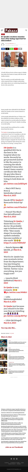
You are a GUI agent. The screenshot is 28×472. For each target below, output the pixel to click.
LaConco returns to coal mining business (12, 412)
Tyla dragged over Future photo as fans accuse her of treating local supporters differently (12, 419)
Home (22, 462)
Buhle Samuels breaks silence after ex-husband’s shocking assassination (12, 423)
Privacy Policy (12, 463)
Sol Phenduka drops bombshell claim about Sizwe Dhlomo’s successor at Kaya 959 (13, 438)
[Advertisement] (14, 14)
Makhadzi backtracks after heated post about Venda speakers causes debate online (14, 430)
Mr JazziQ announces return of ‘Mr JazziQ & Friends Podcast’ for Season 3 (13, 415)
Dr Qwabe (3, 68)
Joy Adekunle (10, 43)
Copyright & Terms (15, 462)
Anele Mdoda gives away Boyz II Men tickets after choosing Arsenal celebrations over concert (13, 434)
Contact (6, 462)
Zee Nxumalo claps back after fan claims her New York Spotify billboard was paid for (13, 442)
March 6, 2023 (10, 195)
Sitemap (19, 463)
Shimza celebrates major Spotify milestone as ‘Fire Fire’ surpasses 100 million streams (13, 410)
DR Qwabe (8, 148)
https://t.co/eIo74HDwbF (15, 243)
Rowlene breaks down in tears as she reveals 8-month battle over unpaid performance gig (14, 427)
